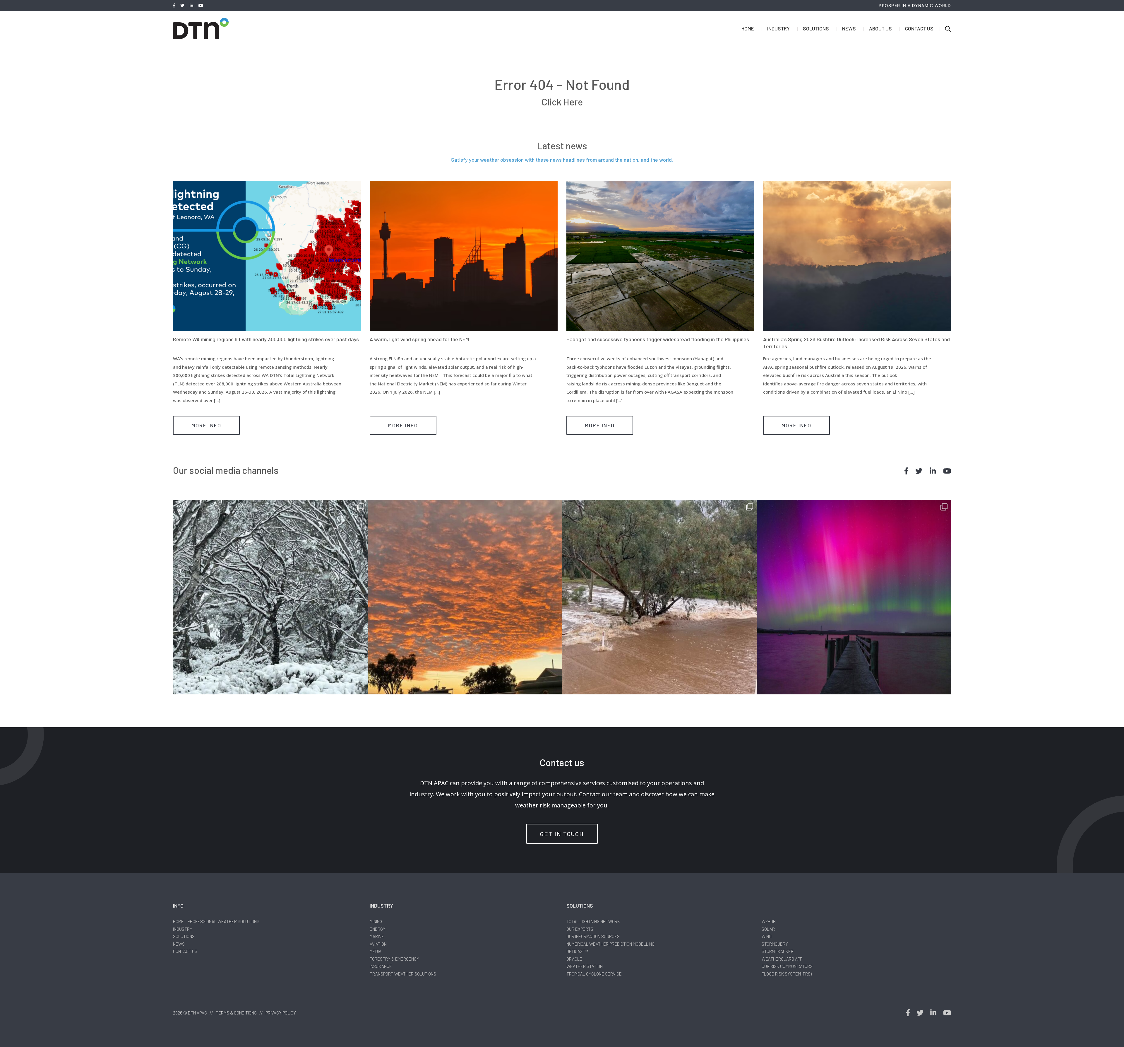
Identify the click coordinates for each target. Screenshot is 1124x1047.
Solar (768, 929)
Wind (767, 936)
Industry (778, 28)
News (849, 28)
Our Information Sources (593, 936)
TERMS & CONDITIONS (236, 1012)
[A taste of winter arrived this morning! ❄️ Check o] (270, 597)
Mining (376, 921)
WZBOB (769, 921)
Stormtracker (778, 951)
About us (880, 28)
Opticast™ (577, 951)
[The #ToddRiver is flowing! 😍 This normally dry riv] (659, 597)
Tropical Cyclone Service (594, 973)
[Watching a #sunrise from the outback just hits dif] (465, 597)
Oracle (574, 958)
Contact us (919, 28)
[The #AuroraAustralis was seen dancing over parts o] (854, 597)
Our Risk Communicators (787, 966)
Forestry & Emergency (394, 958)
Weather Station (584, 966)
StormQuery (775, 944)
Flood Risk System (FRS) (787, 973)
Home (747, 28)
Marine (377, 936)
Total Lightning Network (593, 921)
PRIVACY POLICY (280, 1012)
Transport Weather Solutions (403, 973)
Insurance (381, 966)
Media (375, 951)
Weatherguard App (782, 958)
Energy (377, 929)
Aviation (378, 944)
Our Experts (579, 929)
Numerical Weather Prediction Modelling (610, 944)
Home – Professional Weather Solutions (216, 921)
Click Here (562, 101)
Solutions (816, 28)
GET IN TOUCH (562, 833)
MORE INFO (206, 425)
